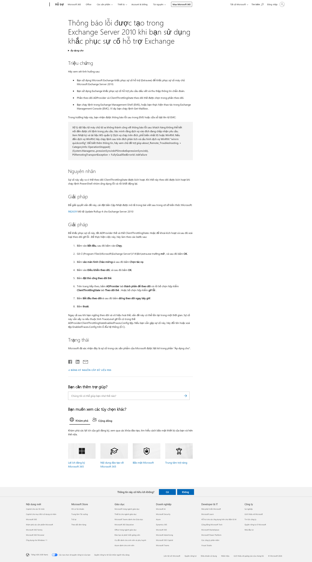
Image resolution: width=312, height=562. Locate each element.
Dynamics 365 (161, 524)
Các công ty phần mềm (210, 540)
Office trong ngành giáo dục (125, 530)
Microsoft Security (163, 514)
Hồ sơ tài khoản (77, 509)
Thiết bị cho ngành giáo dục (125, 514)
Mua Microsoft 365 (182, 4)
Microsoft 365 (74, 4)
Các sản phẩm (103, 4)
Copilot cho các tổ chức (35, 509)
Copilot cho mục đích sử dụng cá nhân (41, 514)
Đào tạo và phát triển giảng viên (127, 535)
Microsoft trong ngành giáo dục (127, 509)
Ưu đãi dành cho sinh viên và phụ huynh (130, 540)
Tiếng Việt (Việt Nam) (39, 554)
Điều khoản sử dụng (209, 556)
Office (88, 4)
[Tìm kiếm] (186, 396)
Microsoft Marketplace (210, 530)
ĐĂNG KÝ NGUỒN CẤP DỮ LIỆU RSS (91, 370)
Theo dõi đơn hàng (78, 524)
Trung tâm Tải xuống (79, 514)
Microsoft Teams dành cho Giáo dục (129, 519)
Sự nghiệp (249, 509)
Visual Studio (206, 545)
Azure (158, 519)
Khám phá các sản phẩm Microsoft (39, 524)
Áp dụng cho (76, 50)
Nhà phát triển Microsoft (211, 509)
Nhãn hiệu (225, 556)
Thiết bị (121, 4)
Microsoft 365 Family (34, 530)
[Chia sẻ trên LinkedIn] (76, 361)
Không (185, 492)
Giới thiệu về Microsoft (254, 514)
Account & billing (139, 4)
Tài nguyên (158, 4)
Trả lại (73, 519)
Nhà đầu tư (249, 530)
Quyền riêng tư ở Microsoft (255, 524)
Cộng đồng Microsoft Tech (211, 524)
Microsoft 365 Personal (35, 535)
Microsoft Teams (162, 545)
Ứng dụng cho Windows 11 (36, 540)
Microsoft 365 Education (124, 524)
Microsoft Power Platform (211, 535)
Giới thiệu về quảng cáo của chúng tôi (249, 556)
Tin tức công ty (250, 519)
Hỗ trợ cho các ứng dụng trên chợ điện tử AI (218, 519)
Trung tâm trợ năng (176, 462)
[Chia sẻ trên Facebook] (70, 361)
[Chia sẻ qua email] (84, 361)
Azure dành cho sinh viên (124, 545)
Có (167, 492)
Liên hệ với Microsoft (172, 556)
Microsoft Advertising (164, 535)
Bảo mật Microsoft (143, 462)
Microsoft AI (161, 509)
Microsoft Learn (207, 514)
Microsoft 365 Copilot (164, 540)
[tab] (79, 420)
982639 (72, 211)
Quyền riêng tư (190, 556)
